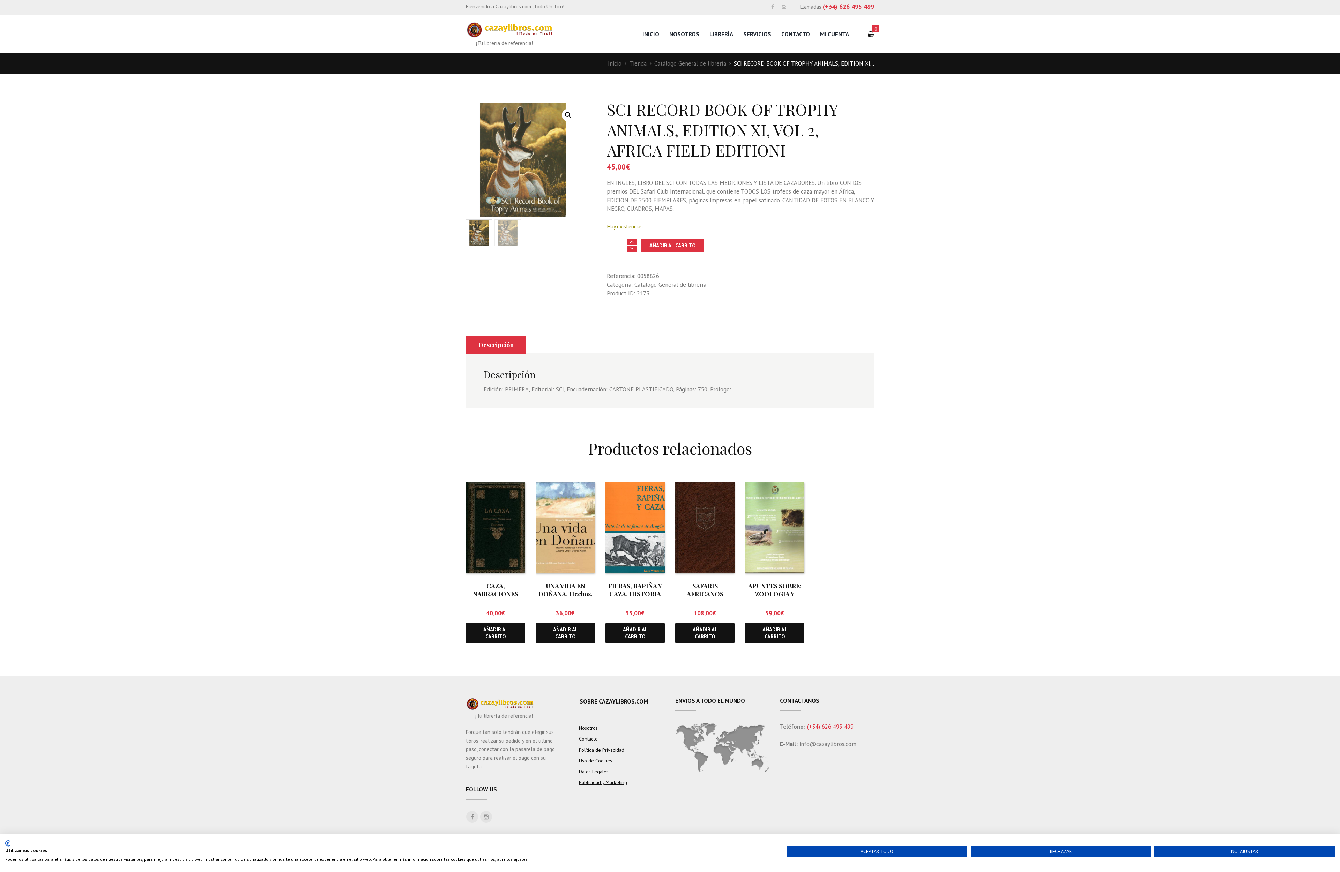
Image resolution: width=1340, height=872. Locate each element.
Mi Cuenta (834, 34)
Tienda (638, 63)
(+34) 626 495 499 (848, 6)
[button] (568, 115)
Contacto (795, 34)
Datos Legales (594, 771)
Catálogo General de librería (690, 63)
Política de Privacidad (601, 750)
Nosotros (684, 34)
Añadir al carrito (672, 245)
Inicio (650, 34)
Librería (721, 34)
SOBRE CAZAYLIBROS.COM (614, 701)
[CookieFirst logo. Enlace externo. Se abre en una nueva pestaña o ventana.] (7, 843)
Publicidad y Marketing (603, 782)
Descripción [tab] (496, 345)
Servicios (757, 34)
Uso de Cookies (595, 761)
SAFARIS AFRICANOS (705, 590)
